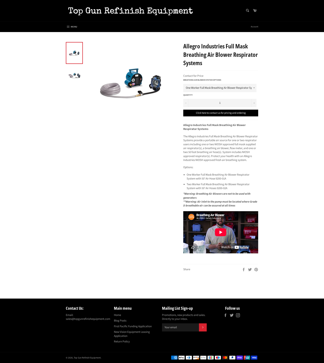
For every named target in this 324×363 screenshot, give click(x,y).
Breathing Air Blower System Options (202, 80)
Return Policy (122, 342)
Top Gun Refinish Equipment (87, 357)
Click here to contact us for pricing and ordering (221, 113)
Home (117, 315)
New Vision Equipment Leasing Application (132, 334)
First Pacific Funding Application (133, 326)
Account (254, 26)
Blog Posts (120, 321)
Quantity (188, 95)
